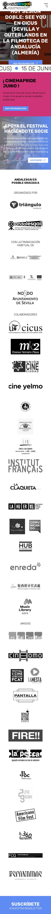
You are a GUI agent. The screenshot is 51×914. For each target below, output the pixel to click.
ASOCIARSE (36, 160)
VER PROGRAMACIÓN (23, 63)
